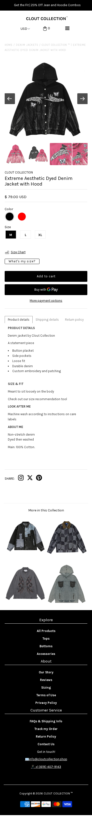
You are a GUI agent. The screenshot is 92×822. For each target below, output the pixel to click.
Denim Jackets (27, 45)
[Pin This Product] (39, 478)
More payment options (46, 300)
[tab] (19, 319)
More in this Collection (46, 510)
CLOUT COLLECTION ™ (58, 793)
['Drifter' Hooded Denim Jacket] (67, 602)
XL (40, 235)
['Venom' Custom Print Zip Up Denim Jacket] (25, 602)
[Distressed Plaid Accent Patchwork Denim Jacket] (25, 556)
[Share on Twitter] (30, 478)
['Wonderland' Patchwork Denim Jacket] (67, 556)
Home (9, 45)
